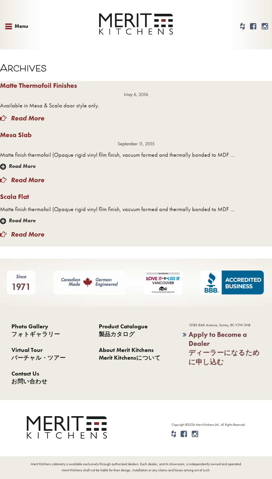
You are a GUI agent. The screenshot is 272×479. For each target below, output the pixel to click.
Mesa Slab (16, 134)
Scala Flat (14, 196)
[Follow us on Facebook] (253, 26)
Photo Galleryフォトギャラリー (35, 330)
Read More (26, 118)
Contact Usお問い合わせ (29, 377)
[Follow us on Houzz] (242, 26)
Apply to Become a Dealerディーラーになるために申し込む (224, 348)
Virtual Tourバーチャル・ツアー (38, 354)
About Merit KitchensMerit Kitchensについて (130, 354)
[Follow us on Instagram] (265, 26)
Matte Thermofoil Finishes (38, 85)
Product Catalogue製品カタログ (123, 330)
